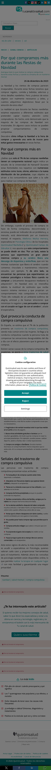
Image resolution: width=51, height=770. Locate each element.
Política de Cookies (38, 385)
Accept (25, 393)
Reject (25, 401)
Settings (25, 408)
